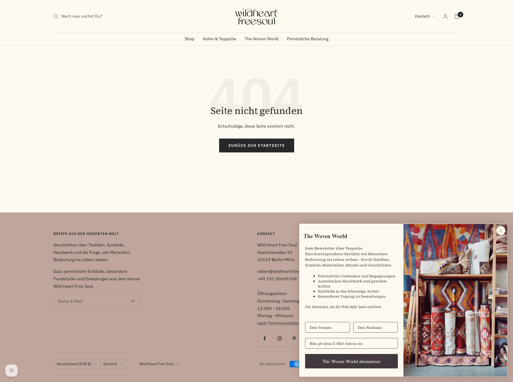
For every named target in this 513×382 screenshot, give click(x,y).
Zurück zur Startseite (256, 145)
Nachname (361, 317)
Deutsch (422, 16)
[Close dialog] (501, 230)
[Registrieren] (132, 301)
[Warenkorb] (457, 16)
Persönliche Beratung (307, 38)
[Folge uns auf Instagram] (279, 338)
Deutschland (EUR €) (74, 363)
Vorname (312, 317)
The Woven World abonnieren (351, 361)
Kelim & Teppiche (219, 38)
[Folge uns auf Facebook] (264, 338)
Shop (189, 38)
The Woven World (261, 38)
